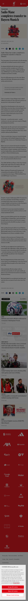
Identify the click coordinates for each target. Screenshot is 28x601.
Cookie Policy (16, 583)
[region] (13, 582)
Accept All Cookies (13, 587)
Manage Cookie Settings (13, 595)
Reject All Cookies (13, 591)
